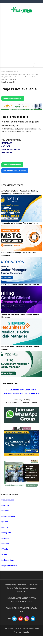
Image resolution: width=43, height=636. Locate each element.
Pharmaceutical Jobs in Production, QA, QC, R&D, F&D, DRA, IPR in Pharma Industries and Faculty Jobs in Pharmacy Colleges (19, 76)
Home (3, 72)
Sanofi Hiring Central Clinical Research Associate (20, 285)
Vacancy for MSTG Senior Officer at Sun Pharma (19, 223)
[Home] (21, 10)
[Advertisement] (21, 39)
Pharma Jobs (11, 72)
